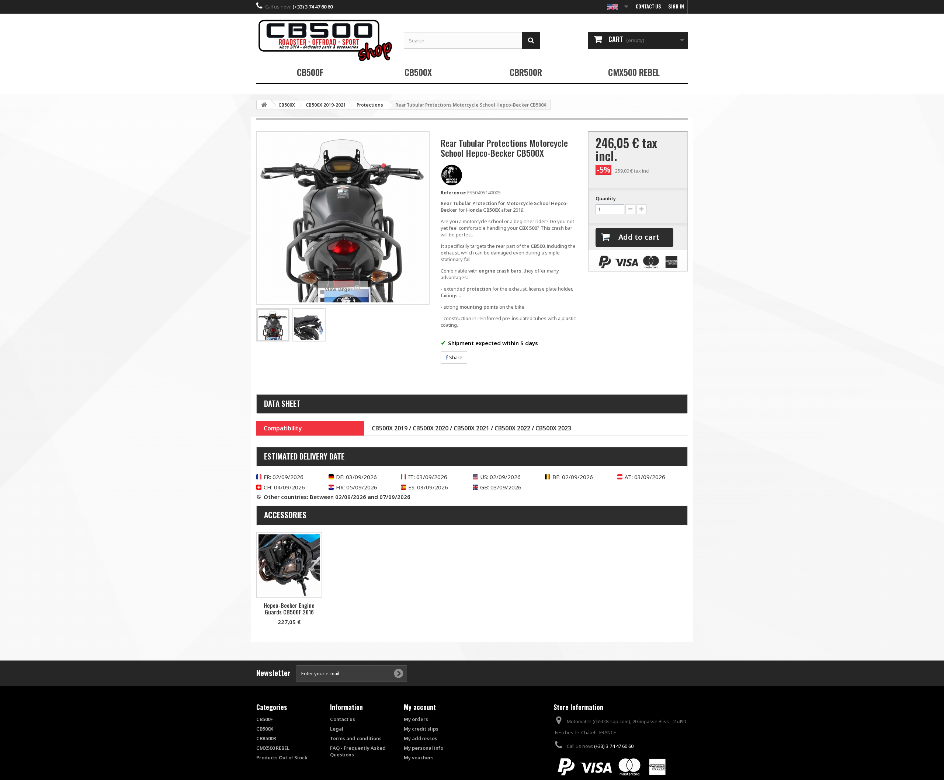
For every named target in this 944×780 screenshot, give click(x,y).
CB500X (418, 72)
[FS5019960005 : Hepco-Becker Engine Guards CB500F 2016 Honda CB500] (289, 565)
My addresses (420, 738)
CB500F (310, 72)
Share (455, 357)
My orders (416, 719)
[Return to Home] (264, 105)
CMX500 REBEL (634, 72)
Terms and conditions (356, 738)
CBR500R (526, 72)
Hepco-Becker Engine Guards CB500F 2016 (289, 608)
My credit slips (421, 728)
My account (420, 707)
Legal (336, 728)
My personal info (423, 748)
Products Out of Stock (282, 757)
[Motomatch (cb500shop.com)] (324, 40)
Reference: (453, 192)
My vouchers (419, 757)
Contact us (648, 6)
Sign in (676, 6)
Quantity (606, 198)
